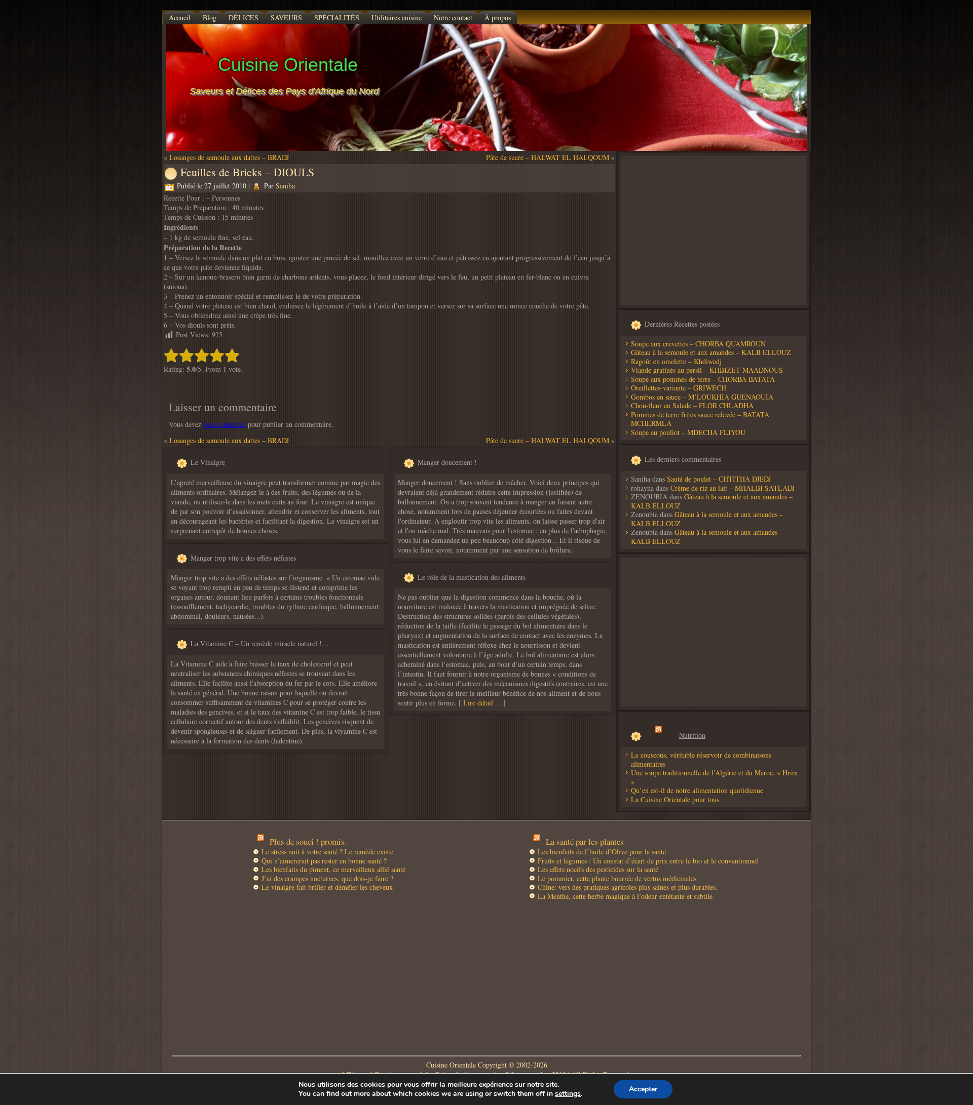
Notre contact (453, 17)
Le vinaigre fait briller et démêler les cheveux (327, 887)
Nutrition (692, 735)
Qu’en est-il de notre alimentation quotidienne (697, 790)
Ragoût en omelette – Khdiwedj (676, 361)
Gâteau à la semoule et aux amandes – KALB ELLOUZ (711, 352)
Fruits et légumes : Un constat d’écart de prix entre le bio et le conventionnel (648, 860)
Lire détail (478, 702)
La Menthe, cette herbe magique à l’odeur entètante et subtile (625, 896)
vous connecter (224, 424)
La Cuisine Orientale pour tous (675, 799)
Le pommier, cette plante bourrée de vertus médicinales (617, 878)
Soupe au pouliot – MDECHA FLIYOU (688, 432)
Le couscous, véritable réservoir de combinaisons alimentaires (701, 759)
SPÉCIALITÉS (336, 17)
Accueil (180, 17)
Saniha (285, 185)
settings (568, 1093)
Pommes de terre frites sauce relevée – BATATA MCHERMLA (700, 419)
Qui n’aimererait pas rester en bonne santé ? (324, 860)
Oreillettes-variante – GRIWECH (678, 387)
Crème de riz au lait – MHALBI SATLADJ (732, 488)
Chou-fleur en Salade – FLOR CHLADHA (692, 405)
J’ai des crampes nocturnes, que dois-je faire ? (327, 878)
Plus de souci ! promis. (308, 841)
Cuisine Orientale (288, 64)
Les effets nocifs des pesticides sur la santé (598, 869)
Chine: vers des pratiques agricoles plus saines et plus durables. (628, 887)
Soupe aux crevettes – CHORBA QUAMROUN (698, 343)
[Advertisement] (713, 230)
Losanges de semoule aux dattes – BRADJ (229, 157)
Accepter (643, 1089)
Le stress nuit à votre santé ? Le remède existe (327, 851)
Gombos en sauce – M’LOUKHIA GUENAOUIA (702, 397)
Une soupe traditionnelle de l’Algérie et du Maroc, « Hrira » (714, 777)
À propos (497, 17)
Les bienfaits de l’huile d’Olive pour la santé (602, 851)
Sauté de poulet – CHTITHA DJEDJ (719, 479)
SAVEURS (286, 17)
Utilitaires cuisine (396, 17)
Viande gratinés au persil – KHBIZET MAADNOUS (707, 370)
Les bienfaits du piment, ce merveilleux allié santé (333, 869)
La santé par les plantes (585, 841)
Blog (209, 17)
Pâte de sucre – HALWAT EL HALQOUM (547, 157)
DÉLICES (243, 17)
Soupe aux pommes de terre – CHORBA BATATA (703, 379)
